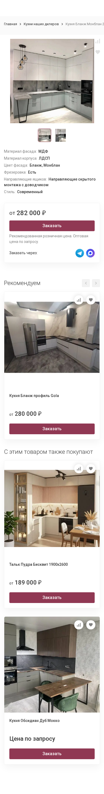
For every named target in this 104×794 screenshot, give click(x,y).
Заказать (52, 225)
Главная (10, 24)
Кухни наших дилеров (41, 24)
